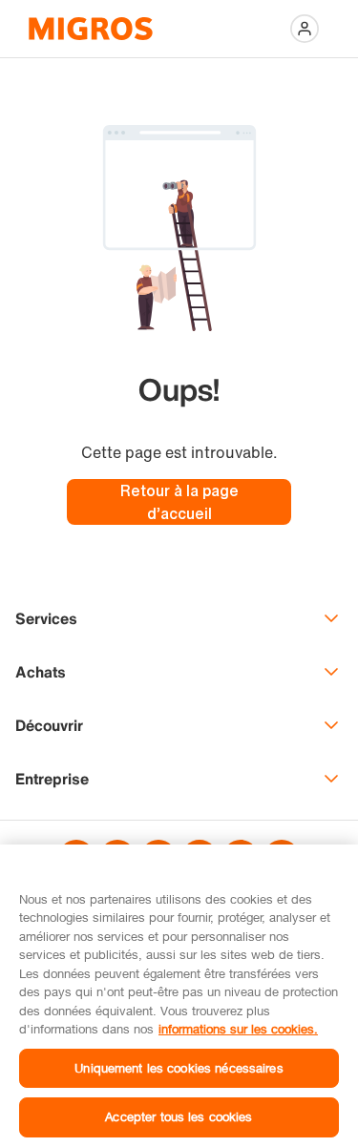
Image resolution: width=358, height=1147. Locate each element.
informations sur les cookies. (238, 1028)
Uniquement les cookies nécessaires (178, 1067)
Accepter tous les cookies (178, 1116)
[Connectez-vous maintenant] (304, 28)
